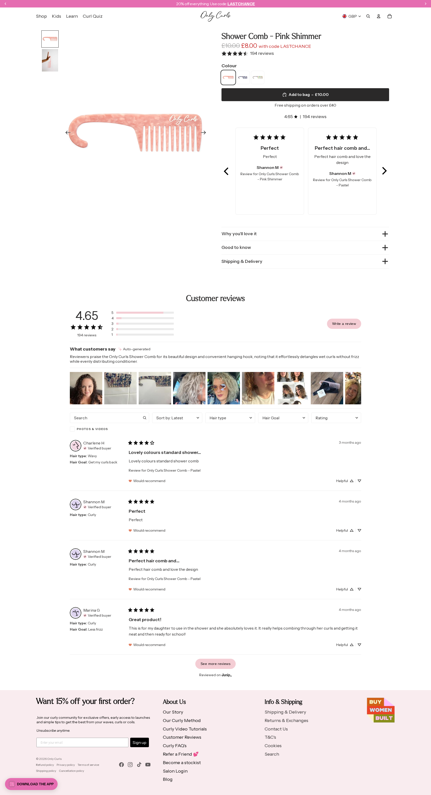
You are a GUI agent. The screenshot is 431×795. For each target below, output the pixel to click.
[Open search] (368, 16)
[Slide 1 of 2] (50, 39)
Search (272, 754)
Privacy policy (66, 765)
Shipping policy (46, 771)
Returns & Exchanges (286, 720)
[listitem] (228, 77)
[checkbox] (109, 429)
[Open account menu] (378, 16)
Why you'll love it (239, 233)
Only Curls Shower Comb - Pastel (174, 470)
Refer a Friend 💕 (181, 754)
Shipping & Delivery (241, 261)
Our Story (173, 712)
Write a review (344, 324)
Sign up (139, 742)
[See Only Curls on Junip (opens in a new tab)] (227, 675)
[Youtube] (148, 765)
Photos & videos (92, 429)
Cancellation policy (71, 771)
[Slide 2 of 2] (50, 60)
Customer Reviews (182, 737)
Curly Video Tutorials (185, 729)
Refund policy (45, 765)
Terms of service (88, 765)
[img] (281, 167)
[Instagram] (130, 765)
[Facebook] (121, 765)
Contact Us (276, 729)
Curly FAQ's (175, 745)
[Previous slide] (66, 133)
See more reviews (215, 664)
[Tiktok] (139, 765)
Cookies (273, 745)
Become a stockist (182, 762)
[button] (226, 171)
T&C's (270, 737)
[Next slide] (205, 133)
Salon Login (175, 771)
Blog (168, 779)
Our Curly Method (182, 720)
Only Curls (54, 759)
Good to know (236, 247)
